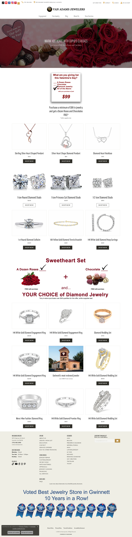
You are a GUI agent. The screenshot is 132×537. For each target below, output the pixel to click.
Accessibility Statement (79, 528)
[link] (27, 2)
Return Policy (50, 528)
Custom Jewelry (45, 460)
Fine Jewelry (55, 16)
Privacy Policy (58, 528)
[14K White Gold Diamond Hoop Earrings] (102, 223)
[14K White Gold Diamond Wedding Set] (102, 359)
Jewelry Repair (44, 457)
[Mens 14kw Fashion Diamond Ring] (29, 402)
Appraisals (43, 467)
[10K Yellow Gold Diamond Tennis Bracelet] (66, 223)
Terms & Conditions (67, 528)
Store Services (89, 16)
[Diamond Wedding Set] (102, 316)
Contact (42, 445)
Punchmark (69, 534)
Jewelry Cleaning (45, 469)
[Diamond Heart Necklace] (102, 137)
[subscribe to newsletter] (117, 441)
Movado (70, 454)
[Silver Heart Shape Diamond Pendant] (66, 137)
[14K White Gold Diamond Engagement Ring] (29, 316)
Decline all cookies (13, 532)
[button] (115, 3)
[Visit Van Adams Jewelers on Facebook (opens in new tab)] (9, 3)
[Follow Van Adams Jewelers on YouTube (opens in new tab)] (18, 3)
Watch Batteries (45, 464)
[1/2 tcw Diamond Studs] (102, 182)
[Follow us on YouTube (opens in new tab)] (6, 3)
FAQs (41, 481)
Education (43, 443)
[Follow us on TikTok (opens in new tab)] (3, 3)
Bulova (69, 440)
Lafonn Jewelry (72, 450)
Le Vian (69, 452)
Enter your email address (101, 437)
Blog (66, 16)
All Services (43, 474)
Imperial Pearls (72, 445)
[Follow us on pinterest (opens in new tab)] (15, 3)
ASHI (68, 438)
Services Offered (45, 447)
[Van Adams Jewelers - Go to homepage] (66, 9)
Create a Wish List (45, 440)
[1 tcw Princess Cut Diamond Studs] (66, 182)
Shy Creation (72, 459)
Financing (43, 471)
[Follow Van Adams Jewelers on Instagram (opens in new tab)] (12, 3)
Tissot (69, 463)
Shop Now (29, 161)
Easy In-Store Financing (48, 450)
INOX (68, 447)
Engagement (42, 16)
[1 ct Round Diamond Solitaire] (29, 223)
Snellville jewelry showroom (75, 484)
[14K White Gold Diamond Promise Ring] (66, 402)
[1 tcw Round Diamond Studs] (29, 182)
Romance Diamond (73, 457)
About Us (76, 16)
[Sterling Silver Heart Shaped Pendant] (29, 137)
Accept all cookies (27, 532)
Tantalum (70, 461)
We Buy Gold (44, 462)
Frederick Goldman (74, 443)
